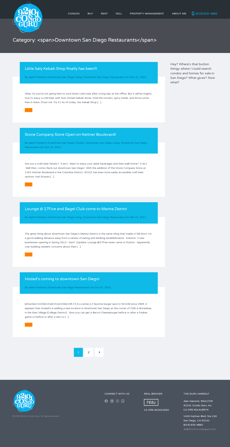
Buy (90, 13)
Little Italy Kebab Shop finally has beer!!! (61, 68)
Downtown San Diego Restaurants (104, 77)
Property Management (147, 13)
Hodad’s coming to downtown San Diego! (62, 279)
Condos (74, 13)
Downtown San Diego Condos (66, 142)
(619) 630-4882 (206, 13)
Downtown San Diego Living (65, 77)
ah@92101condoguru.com (199, 429)
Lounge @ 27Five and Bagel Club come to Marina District (76, 209)
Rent (104, 13)
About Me (179, 13)
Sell (119, 13)
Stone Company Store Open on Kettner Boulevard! (70, 134)
